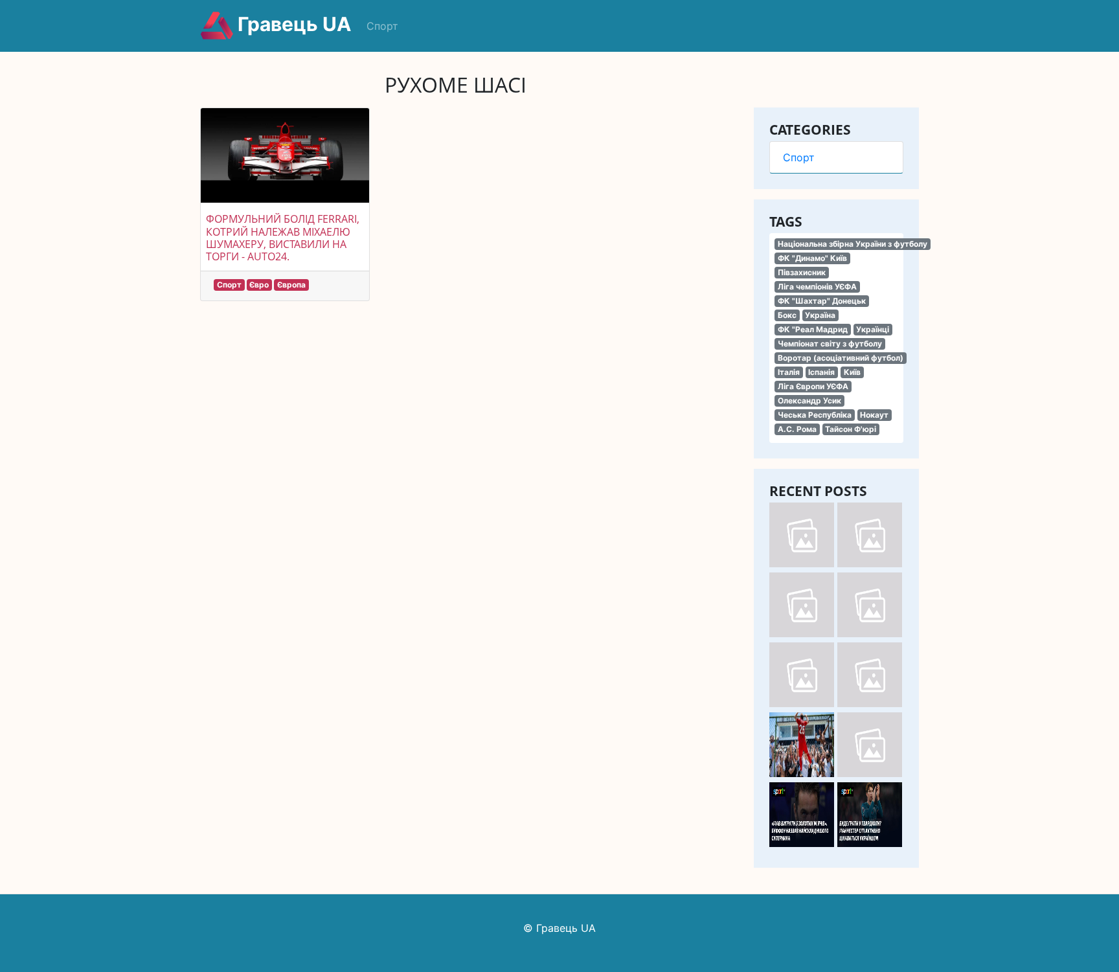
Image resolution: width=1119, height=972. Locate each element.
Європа (291, 284)
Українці (872, 329)
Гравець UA (292, 24)
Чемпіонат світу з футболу (830, 343)
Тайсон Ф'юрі (850, 429)
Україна (820, 315)
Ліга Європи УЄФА (813, 386)
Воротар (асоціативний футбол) (840, 358)
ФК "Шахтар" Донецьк (822, 301)
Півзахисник (802, 272)
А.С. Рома (797, 429)
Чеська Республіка (815, 415)
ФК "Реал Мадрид (813, 329)
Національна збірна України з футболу (852, 244)
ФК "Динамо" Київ (812, 258)
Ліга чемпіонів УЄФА (817, 286)
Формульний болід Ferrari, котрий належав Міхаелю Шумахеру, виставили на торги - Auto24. (282, 238)
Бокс (787, 315)
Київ (852, 372)
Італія (789, 372)
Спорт (382, 25)
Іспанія (821, 372)
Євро (259, 284)
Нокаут (874, 415)
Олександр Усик (809, 400)
